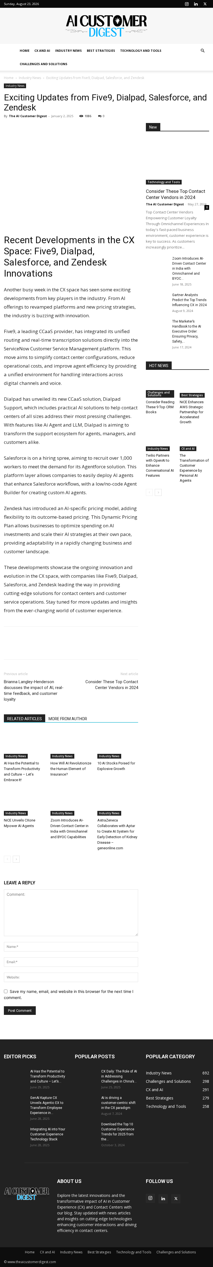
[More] (61, 128)
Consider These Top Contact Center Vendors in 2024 (111, 684)
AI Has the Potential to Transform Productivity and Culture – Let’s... (47, 1076)
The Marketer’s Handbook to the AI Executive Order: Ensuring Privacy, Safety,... (186, 331)
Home (24, 50)
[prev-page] (7, 859)
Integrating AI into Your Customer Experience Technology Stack (47, 1134)
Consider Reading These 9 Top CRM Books (160, 407)
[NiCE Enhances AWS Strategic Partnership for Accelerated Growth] (194, 387)
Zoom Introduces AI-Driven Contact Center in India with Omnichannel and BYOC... (189, 269)
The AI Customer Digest (28, 116)
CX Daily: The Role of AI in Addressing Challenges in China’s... (119, 1076)
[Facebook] (22, 128)
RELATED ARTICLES (24, 719)
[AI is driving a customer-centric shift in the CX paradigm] (86, 1103)
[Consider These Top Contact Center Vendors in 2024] (177, 161)
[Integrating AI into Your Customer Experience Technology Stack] (15, 1134)
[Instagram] (186, 4)
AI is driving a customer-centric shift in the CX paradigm (118, 1103)
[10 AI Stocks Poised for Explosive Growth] (117, 744)
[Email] (47, 128)
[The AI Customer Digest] (106, 26)
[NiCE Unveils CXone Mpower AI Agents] (24, 802)
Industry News (68, 50)
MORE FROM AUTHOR (68, 719)
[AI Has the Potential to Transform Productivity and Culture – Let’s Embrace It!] (24, 744)
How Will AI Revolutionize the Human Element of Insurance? (70, 768)
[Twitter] (205, 4)
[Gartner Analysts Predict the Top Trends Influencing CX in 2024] (157, 300)
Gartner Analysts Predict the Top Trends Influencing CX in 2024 (189, 300)
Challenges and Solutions (43, 64)
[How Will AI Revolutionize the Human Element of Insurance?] (70, 744)
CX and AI (42, 50)
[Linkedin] (196, 4)
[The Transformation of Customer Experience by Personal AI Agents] (194, 441)
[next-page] (16, 859)
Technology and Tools (140, 50)
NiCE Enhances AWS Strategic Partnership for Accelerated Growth (192, 412)
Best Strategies (101, 50)
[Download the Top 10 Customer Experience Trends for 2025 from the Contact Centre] (86, 1129)
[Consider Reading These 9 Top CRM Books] (161, 387)
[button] (202, 50)
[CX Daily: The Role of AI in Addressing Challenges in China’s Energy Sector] (86, 1076)
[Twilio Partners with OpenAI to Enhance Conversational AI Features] (161, 441)
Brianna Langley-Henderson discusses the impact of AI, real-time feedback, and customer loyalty (34, 690)
